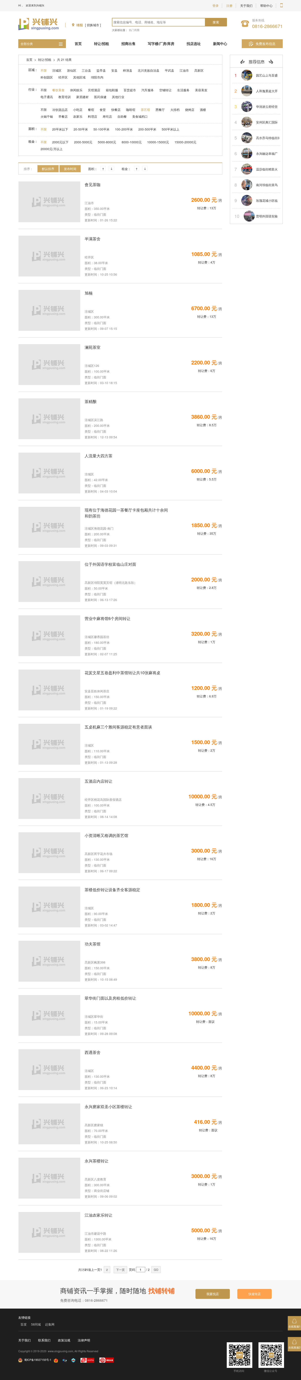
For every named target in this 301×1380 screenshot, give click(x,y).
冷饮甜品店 (60, 109)
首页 (78, 43)
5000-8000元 (107, 142)
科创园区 (47, 77)
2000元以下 (60, 142)
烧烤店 (189, 109)
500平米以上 (170, 129)
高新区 (199, 70)
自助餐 (122, 116)
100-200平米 (124, 129)
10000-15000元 (158, 142)
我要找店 (212, 1294)
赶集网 (49, 1324)
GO (156, 1270)
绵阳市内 (97, 77)
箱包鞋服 (112, 90)
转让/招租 (101, 43)
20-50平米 (81, 129)
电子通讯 (47, 97)
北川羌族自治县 (148, 70)
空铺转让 (165, 90)
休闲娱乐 (76, 90)
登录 (215, 5)
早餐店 (63, 116)
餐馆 (91, 109)
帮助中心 (266, 5)
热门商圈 (134, 30)
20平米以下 (60, 129)
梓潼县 (127, 70)
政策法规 (64, 1340)
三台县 (86, 70)
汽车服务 (147, 90)
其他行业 (118, 97)
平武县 (169, 70)
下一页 (120, 1270)
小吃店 (77, 109)
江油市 (184, 70)
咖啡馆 (130, 109)
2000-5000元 (83, 142)
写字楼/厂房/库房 (161, 43)
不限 (44, 70)
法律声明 (84, 1340)
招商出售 (128, 43)
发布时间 (70, 168)
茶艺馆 (145, 109)
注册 (229, 5)
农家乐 (77, 116)
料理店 (92, 116)
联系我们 (44, 1340)
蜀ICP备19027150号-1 (37, 1359)
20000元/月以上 (52, 149)
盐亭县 (101, 70)
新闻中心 (220, 43)
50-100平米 (101, 129)
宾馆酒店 (94, 90)
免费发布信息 (265, 43)
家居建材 (82, 97)
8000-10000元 (132, 142)
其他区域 (79, 77)
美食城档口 (140, 116)
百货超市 (130, 90)
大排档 (175, 109)
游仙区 (71, 70)
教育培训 (64, 97)
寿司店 (107, 116)
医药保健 (100, 97)
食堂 (103, 109)
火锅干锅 (47, 116)
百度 (23, 1324)
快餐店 (116, 109)
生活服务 (183, 90)
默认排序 (48, 168)
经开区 (63, 77)
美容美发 (201, 90)
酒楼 (203, 109)
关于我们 (246, 5)
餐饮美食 (58, 90)
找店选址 (194, 43)
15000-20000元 (185, 142)
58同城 (36, 1324)
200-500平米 (147, 129)
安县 (114, 70)
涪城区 (56, 70)
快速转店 (254, 1294)
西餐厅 (160, 109)
